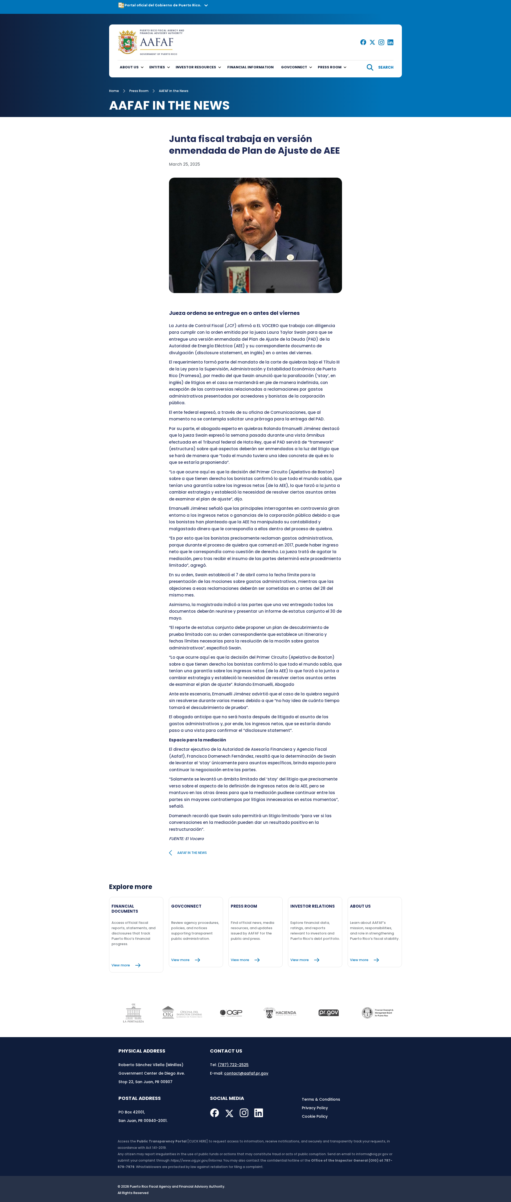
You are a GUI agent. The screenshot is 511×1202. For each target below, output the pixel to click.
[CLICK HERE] (197, 1141)
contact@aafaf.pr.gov (246, 1073)
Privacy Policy (315, 1108)
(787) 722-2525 (233, 1064)
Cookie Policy (315, 1116)
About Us (129, 67)
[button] (255, 7)
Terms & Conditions (321, 1099)
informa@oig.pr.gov (372, 1154)
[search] (380, 67)
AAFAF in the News (173, 91)
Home (114, 91)
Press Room (139, 91)
